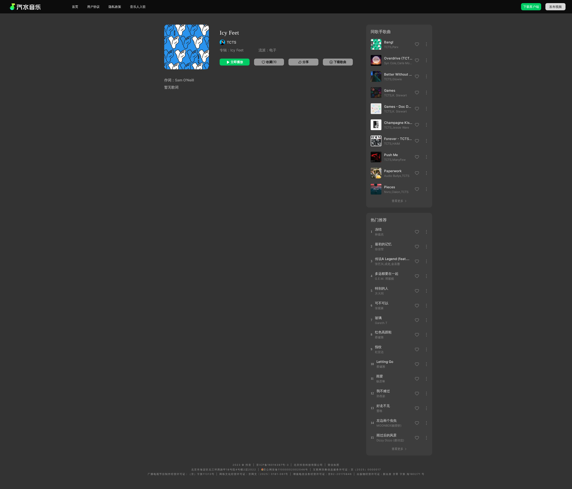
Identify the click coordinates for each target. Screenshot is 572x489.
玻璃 (378, 318)
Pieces (389, 187)
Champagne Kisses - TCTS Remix (398, 123)
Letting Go (384, 362)
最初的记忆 (383, 244)
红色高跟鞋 (383, 332)
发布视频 (555, 6)
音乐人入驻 (138, 6)
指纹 (378, 347)
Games (389, 90)
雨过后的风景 (386, 435)
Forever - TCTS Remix (398, 139)
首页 (75, 6)
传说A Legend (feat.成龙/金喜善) (393, 259)
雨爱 (379, 376)
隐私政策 (115, 6)
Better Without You (398, 74)
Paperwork (393, 171)
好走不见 (383, 406)
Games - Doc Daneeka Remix (398, 106)
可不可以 (381, 303)
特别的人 (381, 288)
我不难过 (383, 391)
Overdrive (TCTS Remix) (398, 58)
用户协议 (93, 6)
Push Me (391, 155)
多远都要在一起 (386, 273)
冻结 (378, 229)
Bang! (388, 42)
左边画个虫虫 (386, 420)
